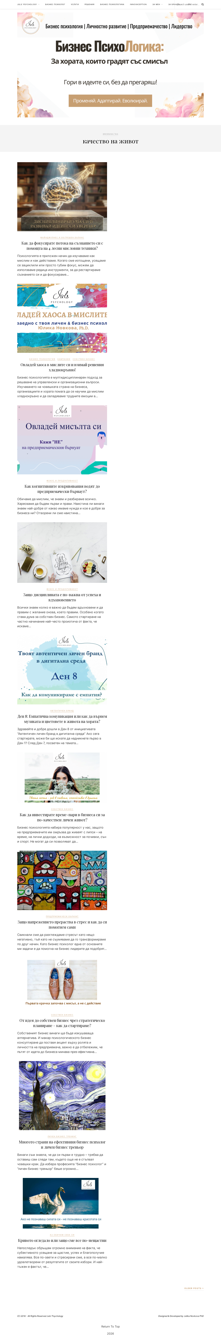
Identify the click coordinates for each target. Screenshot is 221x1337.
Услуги (75, 4)
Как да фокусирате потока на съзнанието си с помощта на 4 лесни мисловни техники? (62, 245)
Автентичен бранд (62, 711)
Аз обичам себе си (62, 1235)
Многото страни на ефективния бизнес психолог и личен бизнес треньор (62, 1144)
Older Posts (193, 1288)
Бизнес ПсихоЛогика (112, 4)
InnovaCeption (138, 4)
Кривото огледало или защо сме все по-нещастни (62, 1240)
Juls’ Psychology (27, 4)
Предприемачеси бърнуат (62, 916)
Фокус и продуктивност (62, 481)
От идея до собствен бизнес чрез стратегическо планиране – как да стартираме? (62, 1023)
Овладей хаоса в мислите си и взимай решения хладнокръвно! (62, 367)
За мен (156, 4)
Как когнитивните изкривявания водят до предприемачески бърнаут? (62, 489)
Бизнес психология (42, 359)
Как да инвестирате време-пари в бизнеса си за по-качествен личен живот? (62, 817)
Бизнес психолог (55, 4)
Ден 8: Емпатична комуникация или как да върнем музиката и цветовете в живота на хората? (62, 719)
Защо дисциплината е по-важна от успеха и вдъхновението (62, 597)
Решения (89, 4)
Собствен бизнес (84, 359)
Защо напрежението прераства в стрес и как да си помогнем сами (62, 924)
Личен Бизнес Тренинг (62, 1136)
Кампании (63, 359)
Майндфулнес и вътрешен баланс (62, 237)
